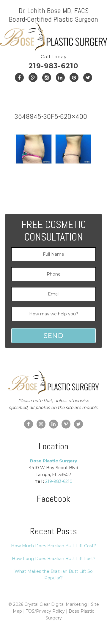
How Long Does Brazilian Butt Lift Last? (53, 558)
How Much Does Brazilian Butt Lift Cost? (53, 545)
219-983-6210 (53, 62)
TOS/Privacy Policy (45, 611)
